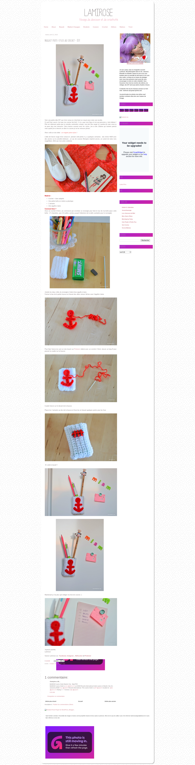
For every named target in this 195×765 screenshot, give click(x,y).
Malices (122, 27)
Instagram (70, 656)
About (54, 27)
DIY (61, 663)
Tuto (64, 663)
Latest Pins (123, 184)
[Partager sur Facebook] (61, 661)
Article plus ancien (110, 701)
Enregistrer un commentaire (56, 696)
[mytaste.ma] (124, 117)
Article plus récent (50, 701)
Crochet (105, 27)
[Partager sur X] (59, 661)
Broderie (86, 27)
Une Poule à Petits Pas (129, 222)
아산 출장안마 (64, 688)
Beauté (61, 27)
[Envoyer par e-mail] (55, 661)
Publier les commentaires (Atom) (63, 704)
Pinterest (77, 349)
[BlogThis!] (57, 661)
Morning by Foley (127, 219)
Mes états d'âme (127, 216)
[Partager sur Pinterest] (63, 661)
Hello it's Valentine (128, 207)
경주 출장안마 (98, 688)
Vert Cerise (125, 225)
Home (46, 27)
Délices (113, 27)
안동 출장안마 (74, 690)
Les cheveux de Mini (128, 213)
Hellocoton (79, 656)
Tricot (130, 27)
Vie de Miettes (126, 228)
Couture (96, 27)
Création (52, 663)
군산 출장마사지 (70, 686)
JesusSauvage (126, 210)
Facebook (62, 656)
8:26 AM (52, 692)
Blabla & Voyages (74, 27)
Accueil (80, 701)
